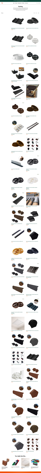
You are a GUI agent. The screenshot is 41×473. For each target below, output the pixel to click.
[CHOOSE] (23, 26)
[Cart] (39, 3)
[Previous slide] (12, 21)
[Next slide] (23, 21)
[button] (36, 13)
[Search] (36, 3)
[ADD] (38, 222)
